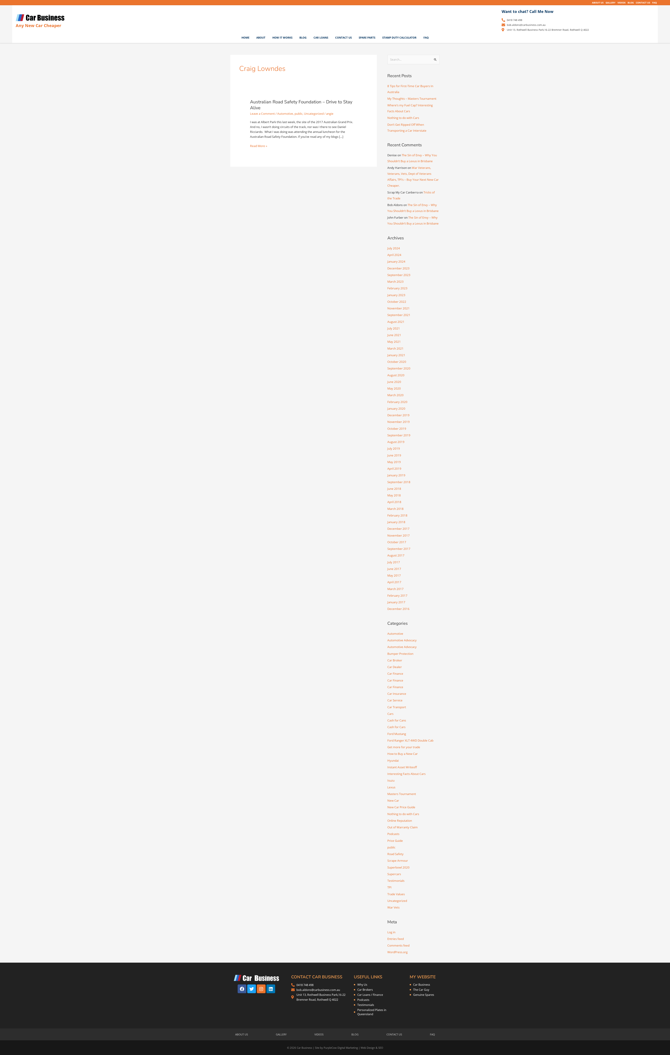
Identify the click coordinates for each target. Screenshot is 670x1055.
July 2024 (393, 248)
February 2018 (397, 515)
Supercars (394, 874)
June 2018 (394, 489)
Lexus (391, 787)
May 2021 (394, 342)
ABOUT (260, 37)
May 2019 (394, 462)
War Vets (393, 907)
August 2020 (395, 375)
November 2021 (398, 308)
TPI (389, 887)
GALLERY (610, 2)
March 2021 (395, 348)
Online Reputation (399, 821)
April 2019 (394, 469)
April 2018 (394, 502)
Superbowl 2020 (398, 867)
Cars (390, 714)
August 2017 (395, 555)
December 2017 (398, 529)
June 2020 (394, 382)
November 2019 (398, 422)
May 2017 (394, 575)
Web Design (368, 1047)
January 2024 (396, 261)
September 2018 (398, 482)
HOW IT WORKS (282, 37)
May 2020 (394, 388)
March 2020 (395, 395)
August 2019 (395, 442)
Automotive (285, 114)
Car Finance (395, 674)
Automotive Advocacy (402, 640)
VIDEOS (621, 2)
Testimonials (395, 881)
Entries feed (395, 939)
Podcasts (393, 834)
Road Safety (395, 854)
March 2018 (395, 509)
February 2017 (397, 596)
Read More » (258, 146)
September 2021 (398, 315)
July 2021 (393, 328)
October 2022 (396, 302)
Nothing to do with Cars (403, 118)
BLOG (631, 2)
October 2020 (396, 362)
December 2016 (398, 609)
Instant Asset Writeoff (402, 767)
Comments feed (398, 945)
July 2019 (393, 448)
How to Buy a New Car (402, 754)
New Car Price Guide (401, 807)
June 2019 (394, 455)
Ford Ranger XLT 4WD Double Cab (410, 740)
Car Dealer (394, 667)
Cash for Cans (396, 720)
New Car (393, 800)
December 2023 (398, 268)
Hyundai (393, 761)
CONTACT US (643, 2)
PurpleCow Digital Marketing (341, 1047)
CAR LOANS (321, 37)
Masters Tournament (401, 794)
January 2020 (396, 408)
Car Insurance (396, 694)
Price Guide (395, 841)
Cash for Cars (396, 727)
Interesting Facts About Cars (406, 774)
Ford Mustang (396, 734)
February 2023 (397, 288)
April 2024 (394, 255)
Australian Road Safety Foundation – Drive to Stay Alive (301, 105)
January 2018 (396, 522)
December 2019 (398, 415)
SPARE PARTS (367, 37)
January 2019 (396, 475)
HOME (245, 37)
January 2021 (396, 355)
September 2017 (398, 549)
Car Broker (394, 660)
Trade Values (396, 894)
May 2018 (394, 495)
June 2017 (394, 569)
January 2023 (396, 295)
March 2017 (395, 589)
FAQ (654, 2)
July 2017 (393, 562)
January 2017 (396, 602)
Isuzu (390, 780)
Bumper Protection (400, 654)
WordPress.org (397, 952)
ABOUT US (598, 2)
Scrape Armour (397, 861)
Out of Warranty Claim (402, 827)
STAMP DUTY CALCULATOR (399, 37)
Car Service (395, 700)
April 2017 (394, 582)
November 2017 (398, 535)
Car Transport (396, 707)
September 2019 (398, 435)
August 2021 (395, 322)
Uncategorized (314, 114)
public (299, 114)
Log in (391, 932)
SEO (380, 1047)
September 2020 (398, 368)
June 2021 (394, 335)
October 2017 (396, 542)
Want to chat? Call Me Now (527, 11)
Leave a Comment (262, 114)
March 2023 (395, 282)
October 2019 (396, 429)
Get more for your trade (403, 747)
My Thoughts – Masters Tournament (411, 99)
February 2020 (397, 402)
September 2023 (398, 275)
